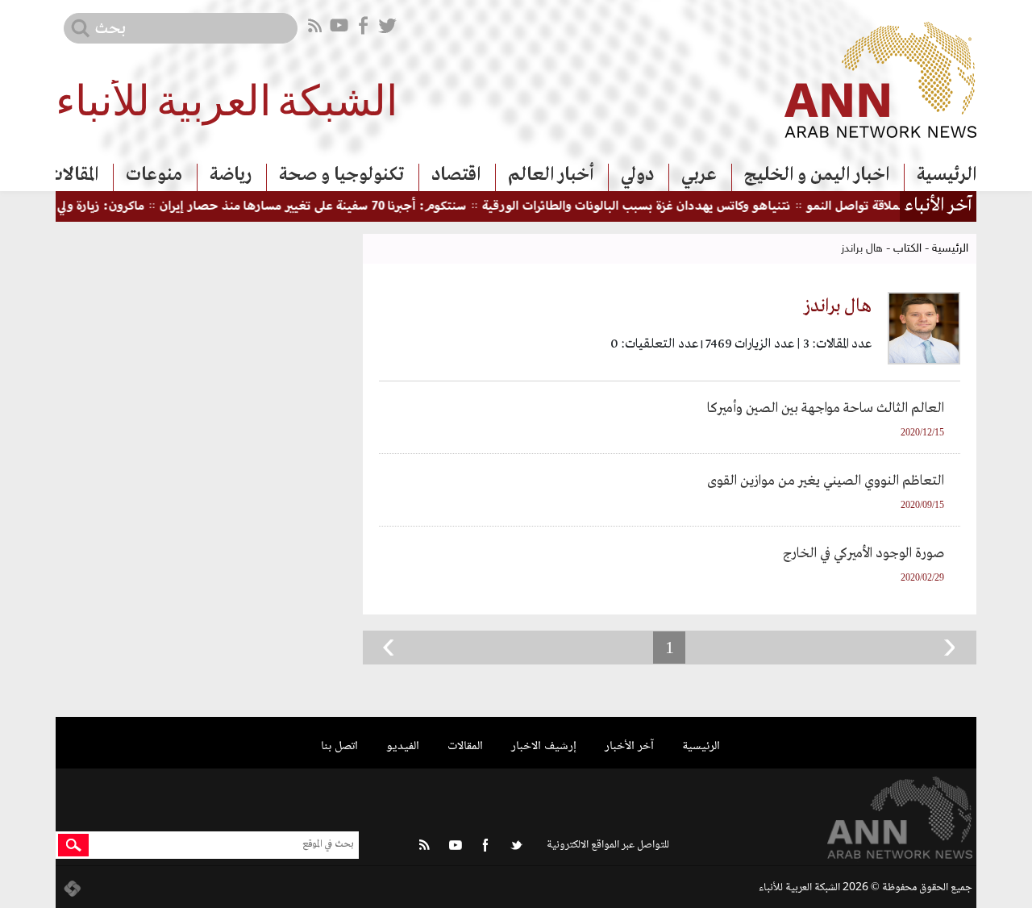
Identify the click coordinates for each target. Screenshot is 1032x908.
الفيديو (402, 746)
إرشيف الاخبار (543, 746)
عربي (699, 175)
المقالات (73, 175)
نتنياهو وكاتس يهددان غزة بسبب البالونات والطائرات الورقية (653, 206)
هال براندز (838, 306)
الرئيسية (946, 175)
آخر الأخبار (629, 746)
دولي (637, 175)
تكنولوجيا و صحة (341, 175)
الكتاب (907, 249)
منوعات (154, 175)
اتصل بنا (339, 746)
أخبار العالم (550, 175)
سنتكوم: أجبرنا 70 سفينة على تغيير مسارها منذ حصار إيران (330, 206)
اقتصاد (456, 175)
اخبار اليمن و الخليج (816, 175)
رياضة (231, 175)
